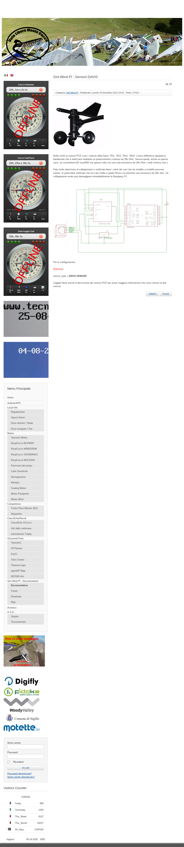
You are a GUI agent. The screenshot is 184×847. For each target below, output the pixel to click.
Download (16, 596)
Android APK (14, 403)
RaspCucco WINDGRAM (24, 448)
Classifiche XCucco (21, 522)
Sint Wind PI (72, 93)
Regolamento (18, 412)
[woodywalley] (22, 711)
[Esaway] (22, 695)
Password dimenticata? (19, 773)
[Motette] (22, 731)
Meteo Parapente (20, 493)
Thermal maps (18, 565)
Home (10, 397)
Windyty (15, 482)
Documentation (19, 585)
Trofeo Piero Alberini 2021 (24, 508)
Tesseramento (18, 622)
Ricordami (18, 762)
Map (13, 602)
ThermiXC (16, 542)
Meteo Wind (17, 499)
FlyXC (14, 554)
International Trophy (21, 534)
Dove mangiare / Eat (21, 428)
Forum (14, 591)
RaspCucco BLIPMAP (22, 443)
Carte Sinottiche (19, 471)
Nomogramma (18, 477)
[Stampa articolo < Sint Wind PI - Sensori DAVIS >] (167, 84)
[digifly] (22, 685)
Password (12, 752)
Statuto (15, 616)
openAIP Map (18, 570)
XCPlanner (16, 548)
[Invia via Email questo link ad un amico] (170, 84)
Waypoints (16, 513)
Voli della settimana (21, 528)
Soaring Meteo (18, 488)
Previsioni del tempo (21, 465)
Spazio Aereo (18, 417)
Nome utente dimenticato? (21, 777)
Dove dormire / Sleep (22, 423)
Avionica (11, 607)
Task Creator (17, 559)
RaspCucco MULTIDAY (23, 460)
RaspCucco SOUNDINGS (24, 454)
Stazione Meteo (19, 437)
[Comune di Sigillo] (22, 721)
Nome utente (14, 742)
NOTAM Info (17, 576)
